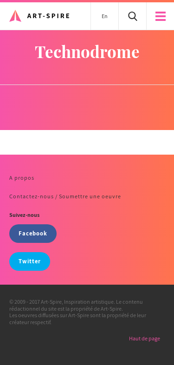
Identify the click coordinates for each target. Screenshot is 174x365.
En (105, 16)
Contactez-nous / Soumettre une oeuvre (65, 196)
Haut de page (144, 338)
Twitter (30, 261)
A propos (21, 177)
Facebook (33, 233)
